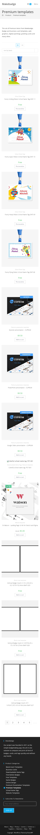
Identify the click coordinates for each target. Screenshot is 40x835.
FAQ (30, 829)
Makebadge (9, 4)
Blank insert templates (20, 580)
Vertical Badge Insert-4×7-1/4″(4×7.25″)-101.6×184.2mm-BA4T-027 (20, 704)
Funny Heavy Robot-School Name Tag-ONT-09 (20, 215)
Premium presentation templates (20, 327)
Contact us (31, 827)
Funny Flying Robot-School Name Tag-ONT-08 (20, 272)
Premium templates (19, 15)
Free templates (11, 777)
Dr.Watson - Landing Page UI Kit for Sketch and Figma (20, 525)
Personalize (20, 109)
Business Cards (11, 769)
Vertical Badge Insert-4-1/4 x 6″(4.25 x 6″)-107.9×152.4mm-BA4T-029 (20, 584)
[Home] (2, 15)
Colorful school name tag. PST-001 (20, 468)
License (23, 827)
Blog (11, 827)
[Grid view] (18, 45)
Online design (11, 782)
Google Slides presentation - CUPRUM (20, 445)
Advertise (19, 829)
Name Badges (11, 780)
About (6, 827)
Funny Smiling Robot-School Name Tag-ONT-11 (20, 99)
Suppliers (11, 829)
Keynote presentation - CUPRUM (20, 330)
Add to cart (20, 340)
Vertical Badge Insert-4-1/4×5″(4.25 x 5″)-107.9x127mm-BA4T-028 (20, 644)
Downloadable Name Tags (14, 465)
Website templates (20, 523)
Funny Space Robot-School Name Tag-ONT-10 (20, 157)
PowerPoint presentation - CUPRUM (20, 388)
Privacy (17, 827)
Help (25, 829)
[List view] (22, 45)
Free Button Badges (13, 775)
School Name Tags (20, 96)
